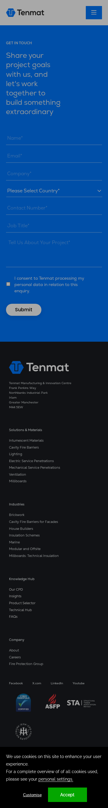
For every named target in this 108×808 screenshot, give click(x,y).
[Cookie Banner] (54, 777)
